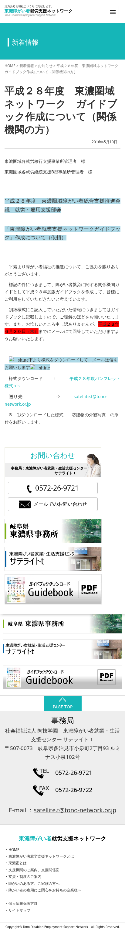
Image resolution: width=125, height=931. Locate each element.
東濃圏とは (17, 862)
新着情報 (26, 65)
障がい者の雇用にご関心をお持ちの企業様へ (44, 890)
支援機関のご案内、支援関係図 (33, 869)
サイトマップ (19, 910)
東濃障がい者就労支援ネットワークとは (41, 856)
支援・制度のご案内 (24, 876)
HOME (10, 65)
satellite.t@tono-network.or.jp (75, 810)
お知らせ (45, 65)
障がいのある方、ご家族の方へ (33, 883)
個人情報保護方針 (23, 903)
